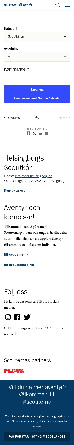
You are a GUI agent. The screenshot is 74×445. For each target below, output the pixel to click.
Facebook (17, 317)
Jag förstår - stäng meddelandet (37, 436)
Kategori (10, 29)
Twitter (26, 317)
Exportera (37, 89)
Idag (37, 117)
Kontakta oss (15, 190)
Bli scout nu (13, 254)
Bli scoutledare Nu (19, 264)
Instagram (8, 317)
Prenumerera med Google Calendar (37, 98)
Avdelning (11, 48)
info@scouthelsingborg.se (33, 176)
